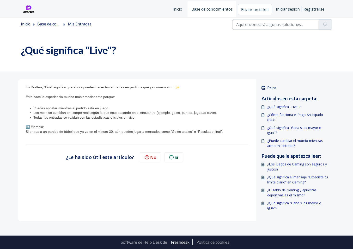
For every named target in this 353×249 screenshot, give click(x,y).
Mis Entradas (79, 24)
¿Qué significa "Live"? (283, 106)
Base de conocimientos (212, 9)
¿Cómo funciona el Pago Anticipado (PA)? (295, 117)
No (153, 157)
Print (271, 88)
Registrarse (314, 9)
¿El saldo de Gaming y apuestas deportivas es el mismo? (291, 192)
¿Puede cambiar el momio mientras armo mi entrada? (295, 143)
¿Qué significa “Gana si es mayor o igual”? (294, 130)
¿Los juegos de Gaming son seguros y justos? (297, 166)
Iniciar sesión (288, 9)
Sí (176, 157)
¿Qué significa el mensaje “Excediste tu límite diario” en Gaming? (297, 179)
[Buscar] (325, 24)
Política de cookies (212, 242)
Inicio (177, 9)
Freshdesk (180, 242)
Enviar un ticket (255, 9)
